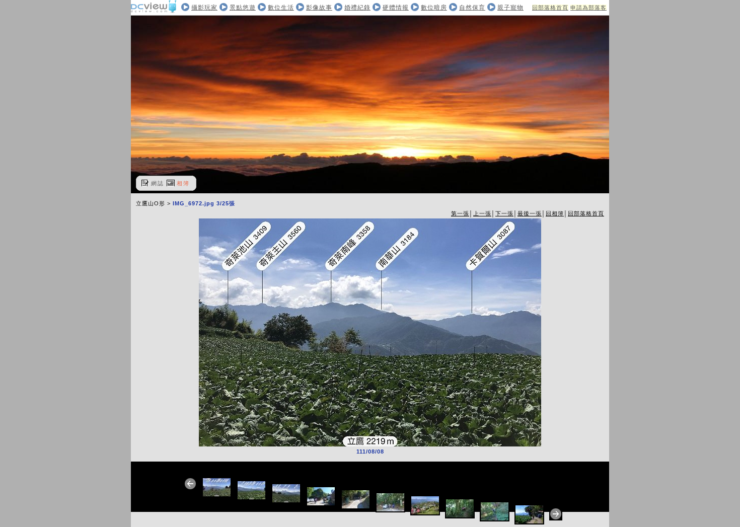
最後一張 (529, 213)
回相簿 (555, 213)
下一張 (504, 213)
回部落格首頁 (550, 8)
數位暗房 (434, 7)
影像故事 (319, 7)
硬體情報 (396, 7)
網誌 (157, 183)
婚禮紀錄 (357, 7)
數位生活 (281, 7)
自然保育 (472, 7)
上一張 (482, 213)
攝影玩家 (204, 7)
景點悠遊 (243, 7)
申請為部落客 (588, 8)
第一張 (460, 213)
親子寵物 (510, 7)
